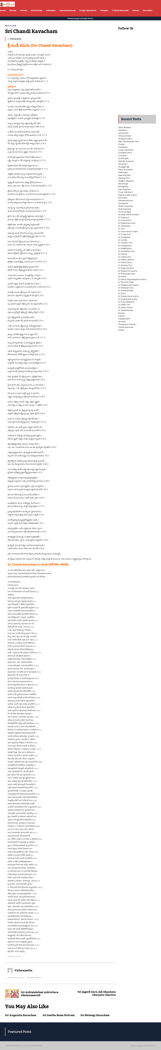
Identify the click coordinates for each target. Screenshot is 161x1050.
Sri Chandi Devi (124, 220)
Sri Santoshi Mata (125, 282)
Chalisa (121, 144)
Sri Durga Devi (124, 234)
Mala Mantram (124, 175)
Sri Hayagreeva (125, 245)
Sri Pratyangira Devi (126, 274)
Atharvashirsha (124, 136)
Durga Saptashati (125, 150)
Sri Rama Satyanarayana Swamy (132, 279)
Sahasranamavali (125, 200)
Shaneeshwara (124, 209)
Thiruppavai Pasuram (127, 324)
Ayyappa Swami (125, 138)
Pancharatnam (124, 189)
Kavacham (11, 956)
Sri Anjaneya (123, 217)
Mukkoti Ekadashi (126, 181)
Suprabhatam (124, 319)
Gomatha (122, 155)
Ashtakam (122, 130)
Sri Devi (18, 956)
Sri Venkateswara (125, 310)
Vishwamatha (15, 39)
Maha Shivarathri (125, 170)
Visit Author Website (34, 978)
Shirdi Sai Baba (124, 212)
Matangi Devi (124, 178)
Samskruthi (123, 203)
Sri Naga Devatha (126, 268)
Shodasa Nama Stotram (128, 214)
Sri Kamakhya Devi (126, 251)
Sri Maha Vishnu (125, 262)
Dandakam (123, 147)
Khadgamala (123, 167)
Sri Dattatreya (124, 226)
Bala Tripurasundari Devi (128, 141)
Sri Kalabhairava (125, 248)
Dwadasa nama (125, 153)
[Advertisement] (137, 74)
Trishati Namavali (125, 327)
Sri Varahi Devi (124, 304)
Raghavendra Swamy (127, 195)
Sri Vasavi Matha (125, 307)
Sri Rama (122, 276)
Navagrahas (123, 186)
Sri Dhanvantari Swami (128, 231)
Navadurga (123, 184)
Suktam (121, 316)
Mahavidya (123, 172)
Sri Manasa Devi (125, 265)
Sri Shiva (122, 293)
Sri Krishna (122, 254)
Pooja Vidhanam (125, 192)
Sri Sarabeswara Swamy (128, 285)
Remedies (122, 198)
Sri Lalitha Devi (124, 257)
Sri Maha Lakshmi (126, 260)
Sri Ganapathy (124, 237)
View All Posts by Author (16, 978)
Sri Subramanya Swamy (128, 296)
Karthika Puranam (126, 161)
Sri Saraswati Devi (126, 288)
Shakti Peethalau (125, 206)
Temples (122, 321)
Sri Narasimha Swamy (127, 271)
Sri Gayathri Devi (125, 243)
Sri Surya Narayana (126, 302)
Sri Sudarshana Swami (127, 299)
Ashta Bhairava (124, 127)
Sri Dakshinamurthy (126, 223)
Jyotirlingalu (123, 158)
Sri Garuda (122, 240)
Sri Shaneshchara (125, 290)
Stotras (121, 313)
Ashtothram (123, 133)
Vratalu (121, 330)
